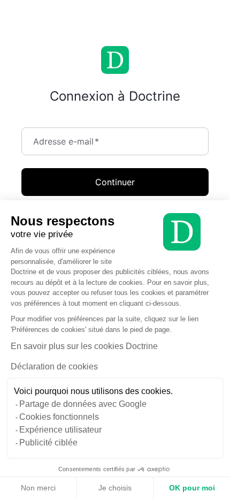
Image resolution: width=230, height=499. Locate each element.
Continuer (115, 182)
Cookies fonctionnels (59, 416)
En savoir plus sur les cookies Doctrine (84, 346)
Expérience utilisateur (60, 429)
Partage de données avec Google (83, 404)
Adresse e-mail (66, 141)
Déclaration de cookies (54, 366)
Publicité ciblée (48, 442)
